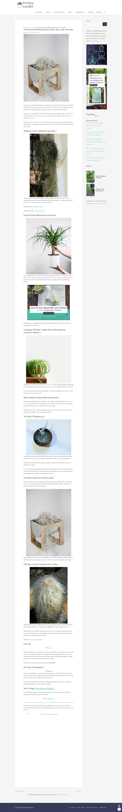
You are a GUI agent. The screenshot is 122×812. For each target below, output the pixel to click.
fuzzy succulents (33, 639)
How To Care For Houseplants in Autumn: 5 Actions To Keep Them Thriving (95, 150)
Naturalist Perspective (63, 794)
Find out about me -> (94, 41)
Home (25, 27)
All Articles (91, 12)
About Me (98, 12)
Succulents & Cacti (59, 12)
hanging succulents (39, 211)
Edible (70, 12)
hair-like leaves (50, 384)
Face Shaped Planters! (45, 688)
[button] (105, 12)
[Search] (105, 24)
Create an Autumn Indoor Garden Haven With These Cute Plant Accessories (95, 125)
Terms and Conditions (92, 807)
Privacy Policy (81, 807)
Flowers (48, 12)
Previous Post (19, 791)
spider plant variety (50, 387)
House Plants (39, 12)
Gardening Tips (80, 12)
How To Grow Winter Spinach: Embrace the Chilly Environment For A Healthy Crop (96, 141)
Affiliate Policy (103, 807)
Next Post (78, 791)
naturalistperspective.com (98, 203)
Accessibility (72, 807)
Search (88, 21)
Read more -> (31, 118)
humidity (40, 206)
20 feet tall (52, 631)
